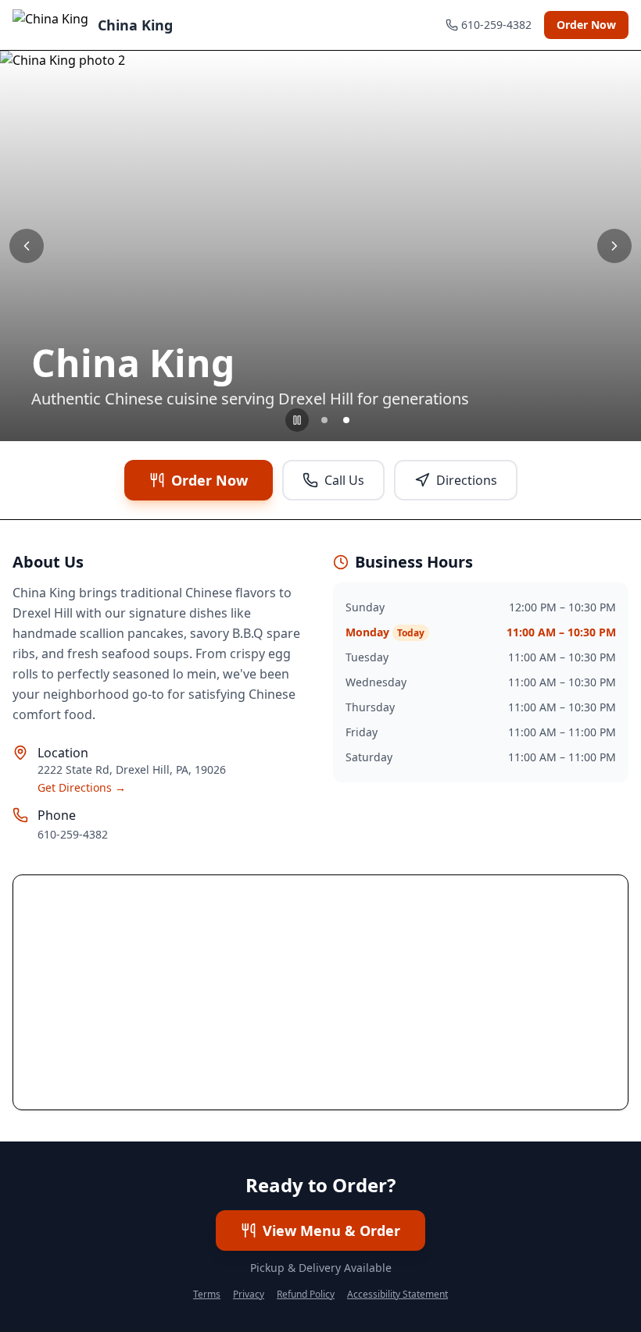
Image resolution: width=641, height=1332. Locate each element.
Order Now (586, 24)
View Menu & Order (331, 1230)
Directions (466, 480)
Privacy (248, 1294)
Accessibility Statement (397, 1294)
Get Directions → (82, 787)
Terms (206, 1294)
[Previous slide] (26, 246)
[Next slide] (614, 246)
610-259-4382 (73, 834)
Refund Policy (306, 1294)
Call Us (344, 480)
